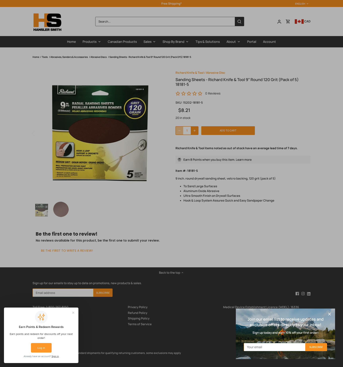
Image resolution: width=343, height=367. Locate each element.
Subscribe (316, 347)
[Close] (329, 314)
